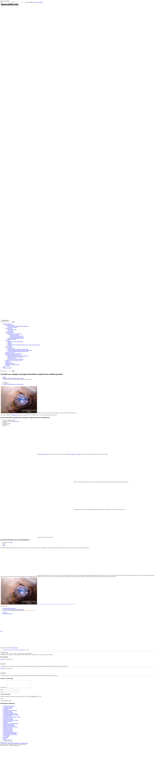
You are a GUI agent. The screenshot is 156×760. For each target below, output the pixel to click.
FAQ (4, 366)
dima (5, 382)
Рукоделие (7, 340)
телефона (79, 454)
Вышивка (10, 343)
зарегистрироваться (39, 2)
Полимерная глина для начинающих (15, 341)
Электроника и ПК (9, 332)
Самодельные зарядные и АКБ (16, 336)
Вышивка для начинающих (9, 725)
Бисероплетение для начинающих (10, 726)
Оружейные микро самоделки (9, 733)
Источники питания (14, 334)
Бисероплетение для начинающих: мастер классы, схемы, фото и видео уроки (24, 344)
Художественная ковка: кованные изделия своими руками (20, 350)
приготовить (14, 414)
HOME (4, 377)
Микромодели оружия (10, 363)
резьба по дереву (11, 348)
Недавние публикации (7, 613)
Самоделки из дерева (7, 728)
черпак (11, 542)
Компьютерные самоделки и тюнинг (15, 338)
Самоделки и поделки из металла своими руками (18, 349)
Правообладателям (24, 743)
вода (4, 544)
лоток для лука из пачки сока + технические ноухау (13, 609)
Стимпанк (7, 361)
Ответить (2, 659)
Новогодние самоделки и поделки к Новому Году (18, 355)
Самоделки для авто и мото (9, 705)
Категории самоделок (7, 323)
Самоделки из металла (8, 730)
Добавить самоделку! (7, 367)
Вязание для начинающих (8, 724)
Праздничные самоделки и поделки (12, 354)
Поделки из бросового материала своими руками (18, 351)
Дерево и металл (8, 346)
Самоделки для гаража (12, 327)
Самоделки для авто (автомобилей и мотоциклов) (18, 326)
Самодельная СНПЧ (12, 339)
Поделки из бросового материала (10, 732)
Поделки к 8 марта (12, 357)
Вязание (9, 342)
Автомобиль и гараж (9, 325)
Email (1, 691)
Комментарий (3, 687)
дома (24, 414)
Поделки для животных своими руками (13, 353)
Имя (1, 689)
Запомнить (26, 2)
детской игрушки (15, 421)
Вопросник (7, 365)
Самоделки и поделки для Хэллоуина (15, 359)
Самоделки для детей (9, 352)
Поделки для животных (8, 719)
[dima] (8, 630)
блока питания (45, 454)
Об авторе (5, 612)
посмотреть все (15, 647)
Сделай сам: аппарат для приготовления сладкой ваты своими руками (13, 649)
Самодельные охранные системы (17, 337)
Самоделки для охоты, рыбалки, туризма (13, 360)
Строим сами (10, 331)
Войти (31, 2)
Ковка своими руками (8, 731)
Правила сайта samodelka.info (13, 743)
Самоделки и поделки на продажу (12, 364)
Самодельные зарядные (8, 712)
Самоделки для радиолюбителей (14, 333)
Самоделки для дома (12, 329)
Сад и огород (10, 330)
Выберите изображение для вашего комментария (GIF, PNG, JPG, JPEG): (15, 696)
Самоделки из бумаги (7, 727)
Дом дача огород (8, 328)
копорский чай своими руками (9, 608)
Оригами (10, 345)
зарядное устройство (71, 454)
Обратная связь (3, 743)
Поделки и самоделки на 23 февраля (15, 356)
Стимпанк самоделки (7, 721)
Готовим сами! (8, 362)
